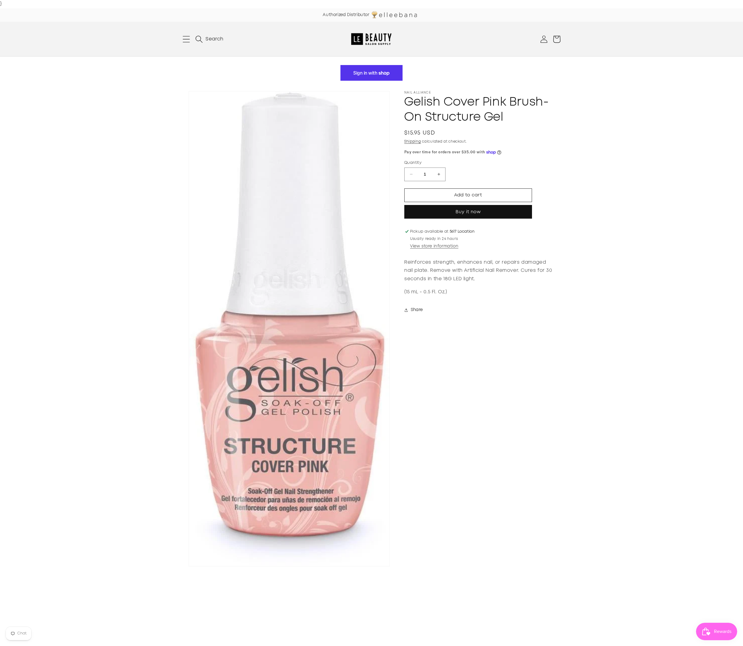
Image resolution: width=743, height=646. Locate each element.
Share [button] (417, 310)
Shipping (412, 141)
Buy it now (468, 212)
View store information (434, 246)
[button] (186, 39)
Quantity (412, 162)
